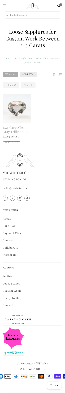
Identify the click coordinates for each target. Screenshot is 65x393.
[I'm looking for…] (6, 15)
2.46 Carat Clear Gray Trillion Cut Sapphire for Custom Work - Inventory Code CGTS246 (15, 130)
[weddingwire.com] (13, 352)
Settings (8, 276)
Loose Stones (11, 284)
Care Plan (9, 226)
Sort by (27, 74)
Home (7, 58)
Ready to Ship (12, 298)
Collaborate (10, 248)
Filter (12, 74)
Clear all (28, 85)
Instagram (10, 255)
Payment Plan (12, 233)
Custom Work (12, 291)
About (7, 219)
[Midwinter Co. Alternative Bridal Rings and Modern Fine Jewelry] (32, 6)
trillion (9, 85)
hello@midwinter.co (16, 188)
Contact (8, 240)
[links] (6, 198)
